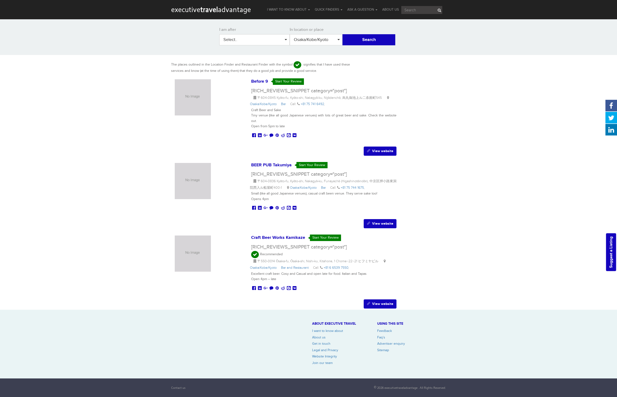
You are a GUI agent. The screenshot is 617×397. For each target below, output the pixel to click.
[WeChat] (271, 135)
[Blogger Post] (289, 135)
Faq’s (381, 337)
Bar (284, 104)
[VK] (294, 135)
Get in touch (321, 344)
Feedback (384, 331)
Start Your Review (288, 81)
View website (381, 151)
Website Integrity (324, 356)
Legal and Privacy (325, 350)
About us (319, 337)
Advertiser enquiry (391, 344)
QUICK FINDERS (327, 9)
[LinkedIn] (260, 135)
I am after (227, 29)
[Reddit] (283, 135)
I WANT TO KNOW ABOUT (287, 9)
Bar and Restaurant (296, 268)
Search (369, 39)
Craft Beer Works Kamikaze (278, 237)
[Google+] (265, 135)
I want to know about (327, 331)
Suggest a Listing (611, 252)
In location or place (307, 29)
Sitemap (383, 350)
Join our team (322, 363)
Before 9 (259, 81)
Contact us (178, 388)
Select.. (230, 39)
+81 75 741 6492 (312, 104)
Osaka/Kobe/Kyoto (311, 39)
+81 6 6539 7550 (336, 268)
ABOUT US (390, 9)
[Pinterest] (277, 135)
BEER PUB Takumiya (271, 165)
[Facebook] (254, 135)
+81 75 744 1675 (352, 188)
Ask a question (361, 9)
